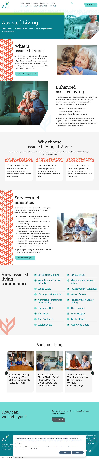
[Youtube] (86, 451)
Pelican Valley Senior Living (82, 301)
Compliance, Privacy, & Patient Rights (12, 457)
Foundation (29, 3)
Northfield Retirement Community (50, 301)
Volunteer (42, 3)
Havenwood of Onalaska (84, 288)
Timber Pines (78, 319)
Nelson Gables (78, 294)
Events (53, 3)
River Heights (78, 313)
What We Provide (40, 6)
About (22, 3)
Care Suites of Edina (48, 274)
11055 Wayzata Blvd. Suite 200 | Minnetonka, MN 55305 (88, 443)
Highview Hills (46, 308)
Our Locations (26, 6)
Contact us (90, 5)
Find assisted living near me (25, 74)
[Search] (72, 3)
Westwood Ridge (80, 324)
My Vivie (53, 6)
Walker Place (45, 324)
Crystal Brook (78, 274)
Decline (78, 452)
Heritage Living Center (50, 294)
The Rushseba (45, 319)
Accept (65, 452)
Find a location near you (24, 258)
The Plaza (43, 313)
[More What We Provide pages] (47, 6)
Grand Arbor (44, 288)
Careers (35, 3)
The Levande (78, 308)
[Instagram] (90, 451)
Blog (48, 3)
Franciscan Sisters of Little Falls (49, 282)
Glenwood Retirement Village (82, 282)
